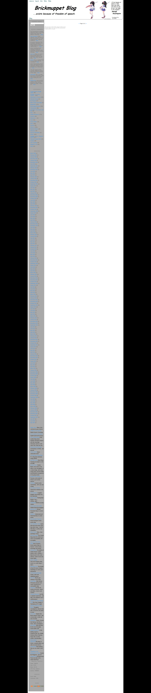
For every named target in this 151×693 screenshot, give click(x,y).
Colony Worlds (33, 452)
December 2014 (34, 278)
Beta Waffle (33, 625)
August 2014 (33, 285)
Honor (31, 120)
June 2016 (32, 252)
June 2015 (32, 267)
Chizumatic (33, 613)
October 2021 (33, 182)
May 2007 (32, 422)
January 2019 (33, 222)
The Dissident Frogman (35, 519)
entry (42, 34)
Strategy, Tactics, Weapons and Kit (36, 137)
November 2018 (34, 225)
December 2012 (34, 321)
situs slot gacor (33, 36)
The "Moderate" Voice (35, 524)
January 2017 (33, 247)
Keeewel (32, 125)
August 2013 (33, 307)
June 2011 (32, 348)
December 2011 (34, 339)
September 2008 (34, 397)
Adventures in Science (35, 97)
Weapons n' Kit (33, 144)
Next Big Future (34, 460)
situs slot (32, 54)
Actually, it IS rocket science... (35, 95)
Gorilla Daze (33, 581)
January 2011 (33, 354)
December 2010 (34, 355)
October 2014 (33, 281)
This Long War (33, 142)
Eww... (31, 112)
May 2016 (32, 254)
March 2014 (33, 294)
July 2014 (32, 287)
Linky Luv (32, 127)
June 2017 (32, 240)
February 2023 (33, 167)
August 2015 (33, 265)
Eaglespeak (33, 502)
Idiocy (31, 123)
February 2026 (33, 155)
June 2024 (32, 164)
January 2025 (33, 160)
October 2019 (33, 209)
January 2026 (33, 156)
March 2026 (33, 153)
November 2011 (34, 341)
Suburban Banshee (34, 594)
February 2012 (33, 335)
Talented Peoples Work (35, 139)
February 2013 (33, 317)
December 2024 (34, 162)
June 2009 (32, 381)
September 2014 (34, 283)
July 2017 (32, 238)
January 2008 (33, 410)
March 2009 (33, 386)
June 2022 (32, 171)
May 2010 (32, 364)
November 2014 (34, 279)
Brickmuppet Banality (35, 106)
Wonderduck (33, 620)
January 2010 (33, 370)
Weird (31, 146)
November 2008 (34, 393)
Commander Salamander (36, 506)
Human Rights (33, 121)
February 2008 (33, 408)
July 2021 (32, 187)
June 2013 (32, 310)
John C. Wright (33, 560)
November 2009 (34, 373)
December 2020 (34, 194)
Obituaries (32, 130)
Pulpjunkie (32, 587)
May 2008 (32, 402)
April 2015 (32, 270)
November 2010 (34, 357)
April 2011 (32, 352)
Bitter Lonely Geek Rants (36, 102)
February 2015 (33, 274)
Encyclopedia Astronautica (36, 434)
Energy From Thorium (35, 476)
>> (86, 23)
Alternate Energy (34, 99)
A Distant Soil (33, 550)
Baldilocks (32, 514)
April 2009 (32, 384)
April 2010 (32, 366)
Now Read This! (34, 566)
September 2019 (34, 211)
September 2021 (34, 184)
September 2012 (34, 325)
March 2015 (33, 272)
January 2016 (33, 258)
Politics (32, 134)
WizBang (32, 483)
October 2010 (33, 359)
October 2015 (33, 261)
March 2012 (33, 334)
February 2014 (33, 296)
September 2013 (34, 305)
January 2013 (33, 319)
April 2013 (32, 314)
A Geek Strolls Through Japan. (35, 92)
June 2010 (32, 363)
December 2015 (34, 260)
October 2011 (33, 343)
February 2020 (33, 205)
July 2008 (32, 399)
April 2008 (32, 404)
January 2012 (33, 337)
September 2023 (34, 166)
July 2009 (32, 379)
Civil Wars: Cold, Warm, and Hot (36, 110)
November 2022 (34, 169)
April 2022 (32, 175)
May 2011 (32, 350)
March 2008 (33, 406)
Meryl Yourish (33, 532)
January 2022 (33, 178)
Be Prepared (33, 100)
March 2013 (33, 316)
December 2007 (34, 411)
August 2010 (33, 361)
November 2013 (34, 301)
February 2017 (33, 245)
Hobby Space (33, 427)
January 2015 (33, 276)
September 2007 (34, 417)
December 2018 (34, 223)
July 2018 (32, 227)
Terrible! (32, 140)
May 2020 (32, 202)
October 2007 (33, 415)
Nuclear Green (33, 465)
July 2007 (32, 419)
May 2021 (32, 189)
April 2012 (32, 332)
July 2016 (32, 250)
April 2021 (32, 191)
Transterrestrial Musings (35, 447)
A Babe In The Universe (35, 430)
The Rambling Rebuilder (35, 573)
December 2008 (34, 392)
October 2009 (33, 375)
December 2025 (34, 158)
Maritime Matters (34, 129)
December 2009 (34, 372)
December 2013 (34, 299)
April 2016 (32, 256)
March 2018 (33, 232)
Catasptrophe (33, 108)
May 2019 (32, 218)
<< (79, 23)
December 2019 (34, 207)
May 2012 (32, 330)
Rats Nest (32, 577)
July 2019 (32, 214)
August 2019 (33, 213)
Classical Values (34, 535)
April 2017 (32, 243)
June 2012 (32, 328)
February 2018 (33, 234)
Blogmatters (33, 104)
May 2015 (32, 269)
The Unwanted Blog (35, 437)
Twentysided (33, 646)
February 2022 (33, 176)
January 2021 (33, 193)
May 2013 (32, 312)
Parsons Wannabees (35, 132)
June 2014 (32, 288)
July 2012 (32, 326)
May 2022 (32, 173)
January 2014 (33, 298)
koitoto (32, 60)
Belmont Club (33, 509)
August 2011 (33, 346)
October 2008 (33, 395)
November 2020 (34, 196)
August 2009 (33, 377)
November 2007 (34, 413)
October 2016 (33, 249)
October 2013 (33, 303)
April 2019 (32, 220)
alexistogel (32, 74)
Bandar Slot (33, 80)
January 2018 (33, 236)
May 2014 (32, 290)
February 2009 (33, 388)
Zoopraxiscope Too (34, 630)
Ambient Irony (33, 656)
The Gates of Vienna (35, 488)
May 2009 (32, 382)
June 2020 (32, 200)
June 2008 (32, 401)
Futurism (32, 116)
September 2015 (34, 263)
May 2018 (32, 229)
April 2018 (32, 231)
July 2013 (32, 308)
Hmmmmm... (33, 118)
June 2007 (32, 420)
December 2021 (34, 180)
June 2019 (32, 216)
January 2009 (33, 390)
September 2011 (34, 345)
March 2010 (33, 368)
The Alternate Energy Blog (36, 455)
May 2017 (32, 241)
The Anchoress (33, 492)
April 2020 (32, 203)
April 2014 (32, 292)
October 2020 (33, 198)
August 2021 (33, 185)
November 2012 (34, 323)
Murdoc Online (33, 497)
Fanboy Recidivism (34, 114)
